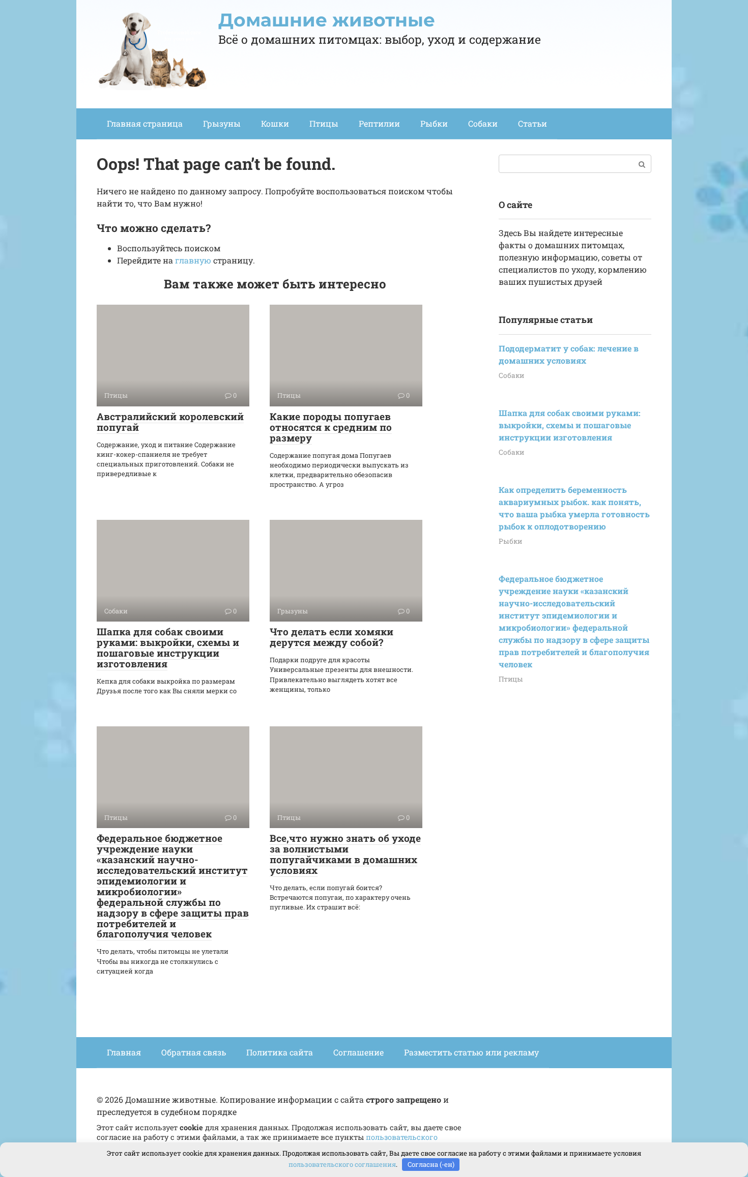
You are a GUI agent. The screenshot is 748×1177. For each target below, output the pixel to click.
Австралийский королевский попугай (170, 421)
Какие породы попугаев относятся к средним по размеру (331, 427)
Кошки (275, 123)
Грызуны (222, 123)
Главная (124, 1052)
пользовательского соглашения (342, 1164)
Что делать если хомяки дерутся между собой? (331, 637)
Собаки (483, 123)
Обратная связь (193, 1052)
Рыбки (434, 123)
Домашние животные (326, 20)
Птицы (323, 123)
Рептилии (379, 123)
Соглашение (358, 1052)
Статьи (532, 123)
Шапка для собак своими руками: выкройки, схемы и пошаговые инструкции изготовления (168, 647)
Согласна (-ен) (431, 1164)
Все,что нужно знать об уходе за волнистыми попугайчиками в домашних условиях (345, 854)
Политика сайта (279, 1052)
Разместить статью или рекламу (471, 1052)
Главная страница (145, 123)
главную (193, 260)
